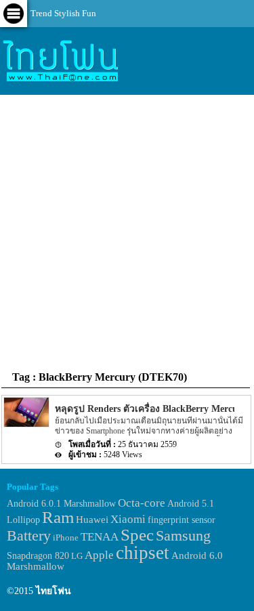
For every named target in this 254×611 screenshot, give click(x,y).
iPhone (66, 537)
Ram (58, 517)
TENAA (100, 536)
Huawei (92, 519)
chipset (142, 553)
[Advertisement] (127, 232)
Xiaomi (128, 519)
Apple (99, 555)
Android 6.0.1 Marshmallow (61, 503)
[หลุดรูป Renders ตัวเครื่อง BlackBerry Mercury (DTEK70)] (25, 424)
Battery (29, 536)
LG (77, 556)
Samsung (183, 535)
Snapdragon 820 (38, 556)
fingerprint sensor (181, 519)
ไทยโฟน (53, 591)
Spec (137, 535)
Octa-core (141, 503)
